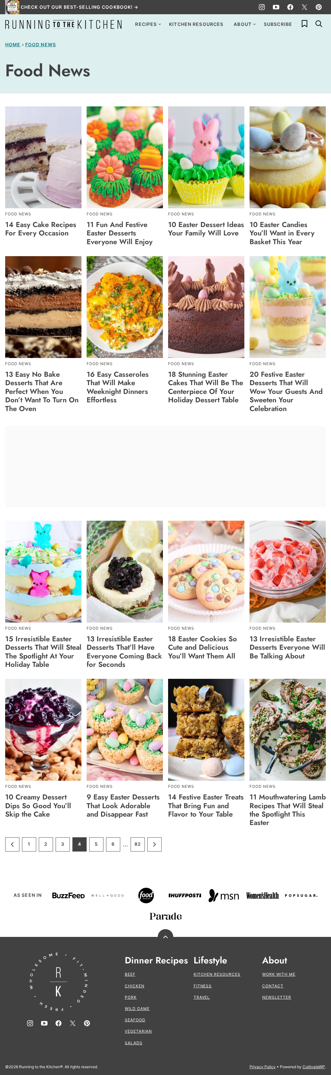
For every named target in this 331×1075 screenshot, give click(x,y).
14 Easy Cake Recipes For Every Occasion (40, 228)
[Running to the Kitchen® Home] (63, 24)
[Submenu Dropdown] (160, 24)
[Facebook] (290, 7)
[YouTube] (276, 7)
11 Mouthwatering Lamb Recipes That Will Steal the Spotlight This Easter (288, 810)
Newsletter (276, 997)
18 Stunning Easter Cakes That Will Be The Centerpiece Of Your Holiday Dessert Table (205, 387)
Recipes (146, 24)
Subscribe (278, 24)
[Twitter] (304, 7)
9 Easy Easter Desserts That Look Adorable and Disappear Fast (123, 805)
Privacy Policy (263, 1066)
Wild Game (137, 1008)
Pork (131, 997)
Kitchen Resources (196, 24)
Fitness (203, 985)
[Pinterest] (319, 7)
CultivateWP (314, 1066)
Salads (134, 1042)
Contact (272, 985)
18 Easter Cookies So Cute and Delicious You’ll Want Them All (202, 647)
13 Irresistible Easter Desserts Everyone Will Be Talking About (287, 647)
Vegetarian (138, 1031)
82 (139, 846)
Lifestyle (210, 960)
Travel (202, 997)
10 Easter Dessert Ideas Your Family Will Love (206, 228)
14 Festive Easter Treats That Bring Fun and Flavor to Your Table (206, 805)
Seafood (135, 1019)
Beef (130, 974)
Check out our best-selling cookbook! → (80, 7)
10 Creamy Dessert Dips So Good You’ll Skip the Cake (38, 805)
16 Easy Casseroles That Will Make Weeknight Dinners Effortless (118, 387)
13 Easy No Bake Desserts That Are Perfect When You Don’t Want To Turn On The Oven (42, 391)
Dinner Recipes (156, 960)
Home (12, 44)
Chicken (134, 985)
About (242, 24)
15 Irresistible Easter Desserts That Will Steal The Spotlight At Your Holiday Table (43, 651)
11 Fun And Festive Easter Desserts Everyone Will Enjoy (120, 233)
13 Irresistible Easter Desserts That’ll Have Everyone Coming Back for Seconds (124, 651)
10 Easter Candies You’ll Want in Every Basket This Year (282, 233)
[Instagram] (262, 7)
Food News (40, 44)
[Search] (319, 23)
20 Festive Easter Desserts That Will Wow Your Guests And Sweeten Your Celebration (286, 391)
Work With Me (278, 974)
